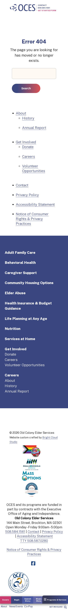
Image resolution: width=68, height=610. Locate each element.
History (28, 118)
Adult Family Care (20, 252)
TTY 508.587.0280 (34, 541)
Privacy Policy (27, 195)
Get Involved (55, 607)
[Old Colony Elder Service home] (22, 8)
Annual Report (34, 128)
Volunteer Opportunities (25, 365)
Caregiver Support (21, 273)
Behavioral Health (20, 262)
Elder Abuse (15, 293)
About (4, 606)
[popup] (65, 607)
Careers (28, 156)
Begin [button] (16, 600)
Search (26, 88)
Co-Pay (28, 606)
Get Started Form (47, 10)
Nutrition (12, 329)
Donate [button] (5, 600)
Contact (42, 5)
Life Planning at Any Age (26, 319)
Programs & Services (56, 600)
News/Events (16, 606)
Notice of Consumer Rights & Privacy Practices (32, 219)
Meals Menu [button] (39, 600)
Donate (28, 147)
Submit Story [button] (27, 600)
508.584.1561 (44, 8)
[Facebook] (34, 563)
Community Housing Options (29, 283)
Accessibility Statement (35, 204)
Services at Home (20, 339)
